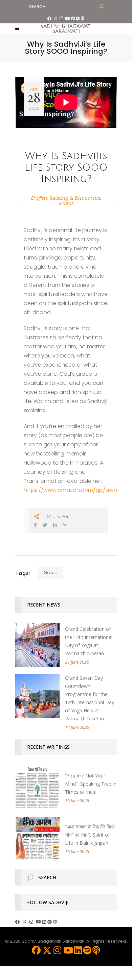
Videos (66, 203)
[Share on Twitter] (45, 525)
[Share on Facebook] (35, 525)
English (39, 198)
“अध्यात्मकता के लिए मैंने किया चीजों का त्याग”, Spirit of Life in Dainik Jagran (90, 834)
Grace (51, 572)
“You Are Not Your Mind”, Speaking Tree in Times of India (90, 783)
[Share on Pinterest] (65, 525)
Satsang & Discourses (74, 198)
